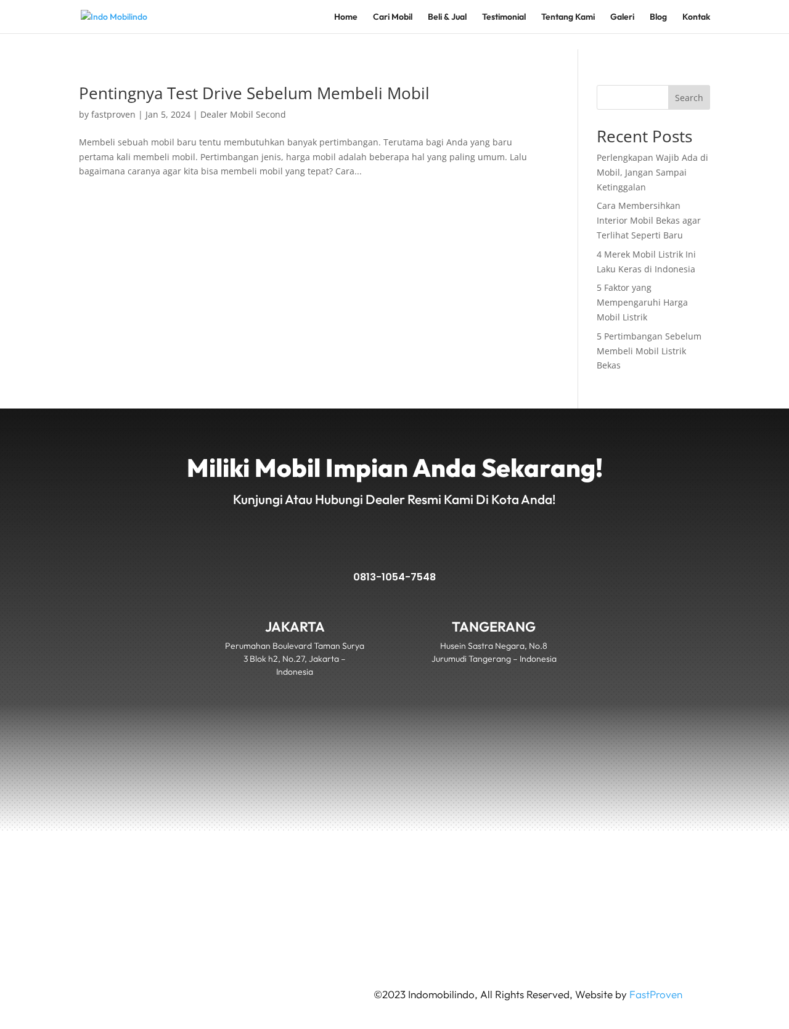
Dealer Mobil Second (243, 114)
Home (346, 17)
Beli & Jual (447, 17)
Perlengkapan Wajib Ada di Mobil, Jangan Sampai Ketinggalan (652, 172)
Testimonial (504, 17)
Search (689, 98)
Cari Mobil (392, 17)
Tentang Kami (568, 17)
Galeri (622, 17)
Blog (658, 17)
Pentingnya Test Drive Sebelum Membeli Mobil (254, 93)
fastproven (113, 114)
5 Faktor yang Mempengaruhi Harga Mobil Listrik (642, 302)
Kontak (696, 17)
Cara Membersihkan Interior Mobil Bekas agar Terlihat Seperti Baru (649, 220)
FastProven (655, 994)
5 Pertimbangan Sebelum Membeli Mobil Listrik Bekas (649, 351)
